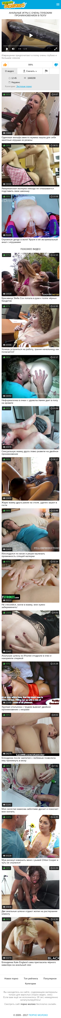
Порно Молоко (38, 1015)
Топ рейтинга (31, 978)
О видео (9, 71)
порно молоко (28, 1004)
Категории (30, 983)
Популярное (50, 978)
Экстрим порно (24, 86)
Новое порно (11, 978)
